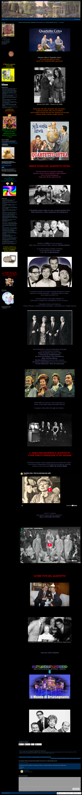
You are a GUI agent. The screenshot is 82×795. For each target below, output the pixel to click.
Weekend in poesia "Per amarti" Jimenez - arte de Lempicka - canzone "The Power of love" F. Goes (9, 97)
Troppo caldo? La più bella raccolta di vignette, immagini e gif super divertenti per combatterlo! (9, 91)
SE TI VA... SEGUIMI (5, 139)
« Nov (2, 44)
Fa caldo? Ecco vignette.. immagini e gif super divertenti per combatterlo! (9, 100)
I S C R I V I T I (5, 144)
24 (6, 42)
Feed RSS (76, 19)
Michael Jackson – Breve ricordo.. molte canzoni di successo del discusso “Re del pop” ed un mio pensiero (9, 202)
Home (3, 19)
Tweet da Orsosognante (5, 291)
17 (6, 41)
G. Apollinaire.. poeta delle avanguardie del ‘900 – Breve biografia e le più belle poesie (9, 241)
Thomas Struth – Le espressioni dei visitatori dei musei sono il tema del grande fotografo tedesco (9, 223)
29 (4, 43)
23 (5, 42)
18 (7, 41)
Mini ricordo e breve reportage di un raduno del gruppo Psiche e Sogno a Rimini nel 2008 (9, 89)
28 (3, 43)
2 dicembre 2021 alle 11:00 (28, 771)
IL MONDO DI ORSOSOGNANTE (12, 2)
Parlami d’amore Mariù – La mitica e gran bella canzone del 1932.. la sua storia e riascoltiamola (9, 228)
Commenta (76, 788)
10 (6, 40)
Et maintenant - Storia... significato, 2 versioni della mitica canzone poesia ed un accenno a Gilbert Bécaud (9, 93)
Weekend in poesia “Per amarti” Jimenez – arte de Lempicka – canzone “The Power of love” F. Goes (9, 210)
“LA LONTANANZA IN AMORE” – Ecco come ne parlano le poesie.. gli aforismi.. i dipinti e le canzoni (9, 205)
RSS (27, 762)
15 (4, 41)
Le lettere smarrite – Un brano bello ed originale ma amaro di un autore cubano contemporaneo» (65, 758)
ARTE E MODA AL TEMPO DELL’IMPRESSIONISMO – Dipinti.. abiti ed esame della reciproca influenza (9, 235)
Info (6, 19)
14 (3, 41)
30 (5, 43)
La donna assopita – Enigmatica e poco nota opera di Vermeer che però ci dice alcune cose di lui (9, 226)
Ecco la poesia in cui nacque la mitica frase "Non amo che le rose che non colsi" (9, 107)
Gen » (5, 44)
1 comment (61, 22)
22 (4, 42)
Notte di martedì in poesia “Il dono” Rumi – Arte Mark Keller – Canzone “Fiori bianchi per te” (9, 243)
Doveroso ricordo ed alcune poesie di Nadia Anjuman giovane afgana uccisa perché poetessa (9, 220)
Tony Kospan (4, 290)
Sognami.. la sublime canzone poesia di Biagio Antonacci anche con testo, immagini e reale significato (9, 105)
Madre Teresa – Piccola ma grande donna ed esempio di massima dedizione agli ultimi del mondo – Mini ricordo (9, 239)
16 (5, 41)
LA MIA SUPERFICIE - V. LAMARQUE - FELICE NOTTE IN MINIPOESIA (9, 103)
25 (7, 42)
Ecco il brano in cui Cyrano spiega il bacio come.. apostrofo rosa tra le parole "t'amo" (9, 95)
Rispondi (20, 768)
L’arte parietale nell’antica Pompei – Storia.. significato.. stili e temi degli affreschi (8, 200)
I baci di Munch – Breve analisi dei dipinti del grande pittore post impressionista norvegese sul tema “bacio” (9, 233)
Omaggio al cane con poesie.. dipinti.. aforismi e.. (9, 237)
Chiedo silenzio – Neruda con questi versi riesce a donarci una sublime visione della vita (9, 214)
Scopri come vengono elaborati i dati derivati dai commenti (45, 791)
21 (3, 42)
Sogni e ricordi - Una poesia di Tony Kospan (9, 101)
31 (6, 43)
